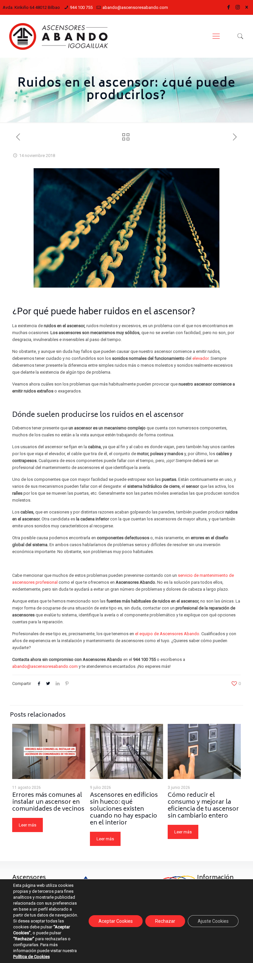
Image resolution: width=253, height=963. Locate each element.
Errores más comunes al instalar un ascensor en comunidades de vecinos (48, 802)
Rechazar (165, 921)
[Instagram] (237, 7)
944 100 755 (81, 7)
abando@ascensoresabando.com (135, 7)
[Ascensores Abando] (58, 36)
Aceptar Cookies (115, 921)
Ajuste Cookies (213, 921)
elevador (200, 358)
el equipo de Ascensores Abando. (167, 633)
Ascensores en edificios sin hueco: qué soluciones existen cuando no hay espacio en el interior (124, 809)
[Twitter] (246, 7)
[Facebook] (228, 7)
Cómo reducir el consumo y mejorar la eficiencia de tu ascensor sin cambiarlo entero (203, 806)
